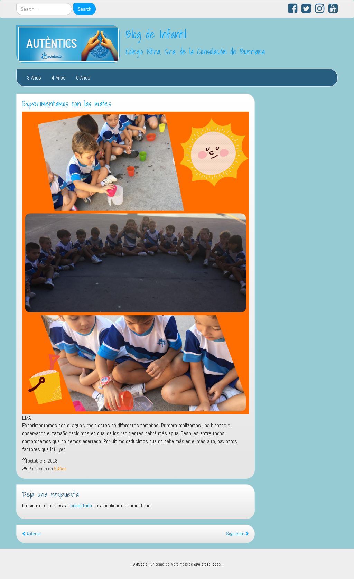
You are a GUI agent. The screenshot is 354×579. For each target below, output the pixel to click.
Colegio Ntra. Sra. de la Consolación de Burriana (195, 51)
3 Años (34, 77)
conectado (81, 505)
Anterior (33, 534)
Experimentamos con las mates (66, 103)
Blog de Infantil (155, 34)
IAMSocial (140, 564)
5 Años (83, 77)
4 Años (59, 77)
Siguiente (235, 534)
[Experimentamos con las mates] (135, 263)
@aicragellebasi (208, 564)
